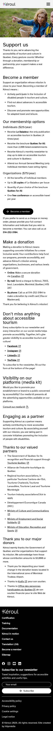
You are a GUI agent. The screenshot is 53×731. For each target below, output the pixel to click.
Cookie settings (10, 711)
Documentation (10, 628)
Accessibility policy (11, 700)
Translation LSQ (10, 644)
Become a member (11, 649)
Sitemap (6, 654)
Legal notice (8, 716)
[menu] (48, 4)
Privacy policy (9, 706)
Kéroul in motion (10, 633)
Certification (8, 618)
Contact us (7, 639)
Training (6, 623)
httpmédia (10, 726)
